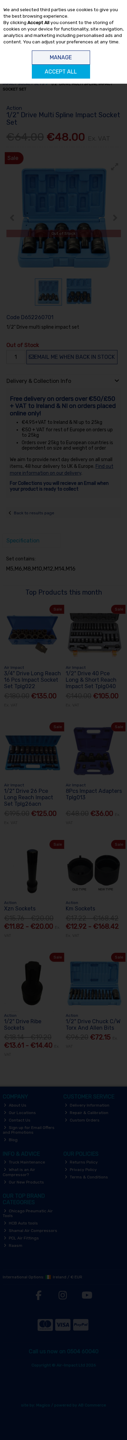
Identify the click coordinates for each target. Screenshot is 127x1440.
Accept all (61, 71)
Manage (61, 57)
